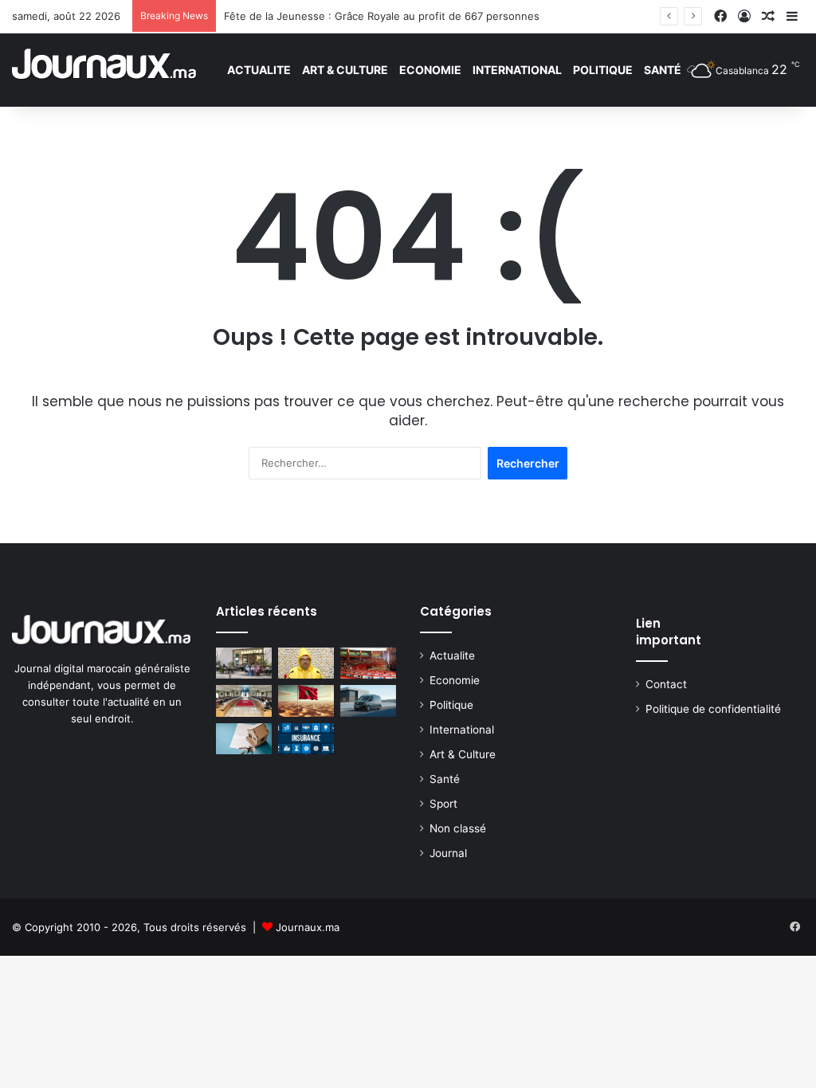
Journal (448, 853)
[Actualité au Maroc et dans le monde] (105, 70)
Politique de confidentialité (713, 709)
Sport (443, 803)
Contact (666, 684)
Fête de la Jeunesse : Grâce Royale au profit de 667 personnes (381, 16)
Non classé (458, 828)
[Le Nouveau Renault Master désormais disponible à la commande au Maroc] (368, 700)
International (517, 69)
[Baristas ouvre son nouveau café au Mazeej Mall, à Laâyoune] (244, 663)
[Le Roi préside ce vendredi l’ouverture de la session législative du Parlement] (306, 663)
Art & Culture (345, 69)
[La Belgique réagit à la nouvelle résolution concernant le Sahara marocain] (306, 700)
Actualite (259, 69)
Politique (603, 69)
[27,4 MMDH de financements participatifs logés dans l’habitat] (244, 738)
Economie (430, 69)
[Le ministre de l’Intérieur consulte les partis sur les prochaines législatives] (244, 700)
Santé (662, 69)
